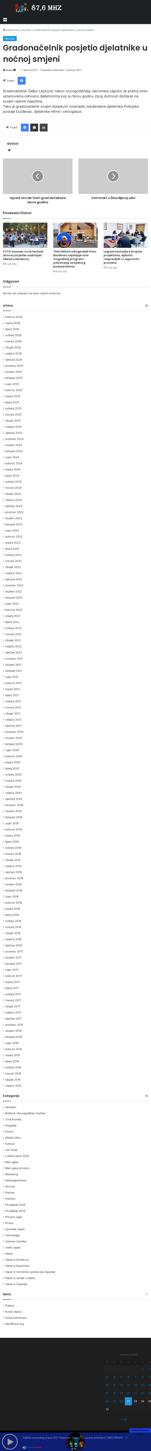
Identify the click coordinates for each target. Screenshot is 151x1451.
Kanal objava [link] (13, 1311)
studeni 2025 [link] (13, 371)
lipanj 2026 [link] (12, 329)
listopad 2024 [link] (14, 451)
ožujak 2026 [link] (13, 347)
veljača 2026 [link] (13, 353)
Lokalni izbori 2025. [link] (17, 1156)
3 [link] (107, 1377)
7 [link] (135, 1377)
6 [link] (128, 1377)
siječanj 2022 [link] (13, 652)
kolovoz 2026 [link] (13, 316)
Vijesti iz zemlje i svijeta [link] (20, 1278)
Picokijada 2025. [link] (15, 1204)
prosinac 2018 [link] (14, 878)
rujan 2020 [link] (12, 750)
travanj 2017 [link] (13, 1000)
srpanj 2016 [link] (12, 1055)
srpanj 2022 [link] (12, 615)
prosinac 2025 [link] (14, 365)
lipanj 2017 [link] (12, 988)
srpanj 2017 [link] (12, 982)
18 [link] (114, 1393)
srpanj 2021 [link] (12, 689)
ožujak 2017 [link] (12, 1006)
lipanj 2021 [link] (12, 695)
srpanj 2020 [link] (12, 762)
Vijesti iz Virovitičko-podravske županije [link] (30, 1271)
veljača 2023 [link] (13, 573)
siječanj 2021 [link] (13, 725)
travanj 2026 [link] (13, 341)
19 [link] (121, 1393)
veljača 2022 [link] (13, 646)
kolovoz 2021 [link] (13, 683)
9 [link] (149, 1377)
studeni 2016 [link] (13, 1030)
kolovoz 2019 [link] (13, 829)
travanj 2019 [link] (13, 853)
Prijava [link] (9, 1305)
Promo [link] (9, 1223)
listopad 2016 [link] (13, 1036)
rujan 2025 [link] (12, 384)
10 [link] (107, 1385)
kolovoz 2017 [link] (13, 975)
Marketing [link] (11, 1174)
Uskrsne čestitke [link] (15, 1241)
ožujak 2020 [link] (13, 786)
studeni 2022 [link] (13, 591)
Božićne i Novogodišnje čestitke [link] (25, 1113)
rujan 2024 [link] (12, 457)
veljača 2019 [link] (13, 866)
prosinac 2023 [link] (14, 512)
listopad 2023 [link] (14, 524)
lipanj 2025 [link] (12, 402)
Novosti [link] (26, 29)
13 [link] (128, 1385)
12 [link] (121, 1385)
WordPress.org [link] (14, 1323)
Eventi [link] (9, 1131)
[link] (5, 19)
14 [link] (135, 1385)
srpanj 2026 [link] (12, 323)
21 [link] (135, 1393)
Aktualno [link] (10, 1107)
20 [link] (128, 1393)
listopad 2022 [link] (13, 597)
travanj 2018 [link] (13, 927)
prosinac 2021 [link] (14, 658)
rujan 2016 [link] (12, 1043)
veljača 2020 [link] (13, 792)
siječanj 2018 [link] (13, 945)
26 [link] (121, 1401)
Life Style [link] (11, 1149)
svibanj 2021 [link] (13, 701)
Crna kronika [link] (13, 1119)
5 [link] (121, 1377)
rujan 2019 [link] (12, 823)
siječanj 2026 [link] (13, 359)
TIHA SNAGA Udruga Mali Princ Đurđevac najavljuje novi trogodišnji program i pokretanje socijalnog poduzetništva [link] (74, 259)
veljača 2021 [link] (13, 719)
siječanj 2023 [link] (13, 579)
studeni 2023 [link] (13, 518)
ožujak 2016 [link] (12, 1079)
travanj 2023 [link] (13, 561)
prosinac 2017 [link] (14, 951)
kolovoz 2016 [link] (13, 1049)
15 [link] (142, 1385)
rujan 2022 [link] (12, 603)
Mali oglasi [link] (11, 1162)
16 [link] (149, 1385)
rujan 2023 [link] (12, 530)
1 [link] (142, 1368)
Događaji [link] (10, 1125)
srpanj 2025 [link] (12, 396)
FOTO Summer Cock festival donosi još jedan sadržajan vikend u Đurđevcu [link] (23, 255)
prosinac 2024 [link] (14, 438)
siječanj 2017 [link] (13, 1018)
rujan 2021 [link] (11, 676)
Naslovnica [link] (12, 29)
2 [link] (149, 1368)
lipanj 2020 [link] (12, 768)
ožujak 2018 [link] (12, 933)
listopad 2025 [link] (13, 377)
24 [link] (107, 1401)
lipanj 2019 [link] (12, 841)
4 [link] (114, 1377)
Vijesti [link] (9, 1253)
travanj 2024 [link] (13, 487)
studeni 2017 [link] (13, 957)
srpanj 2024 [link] (12, 469)
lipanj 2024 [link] (12, 475)
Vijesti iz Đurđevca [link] (17, 1259)
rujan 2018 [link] (11, 896)
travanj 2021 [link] (13, 707)
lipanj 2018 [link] (12, 914)
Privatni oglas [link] (13, 1217)
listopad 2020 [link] (14, 744)
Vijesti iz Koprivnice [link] (17, 1265)
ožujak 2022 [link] (13, 640)
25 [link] (114, 1401)
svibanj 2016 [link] (13, 1067)
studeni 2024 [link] (13, 445)
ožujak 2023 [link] (13, 567)
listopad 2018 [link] (13, 890)
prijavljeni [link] (23, 293)
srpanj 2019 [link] (12, 835)
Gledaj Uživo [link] (13, 1137)
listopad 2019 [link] (13, 817)
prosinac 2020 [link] (14, 731)
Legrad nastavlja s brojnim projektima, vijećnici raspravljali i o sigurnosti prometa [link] (123, 257)
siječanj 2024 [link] (13, 506)
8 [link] (142, 1377)
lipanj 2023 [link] (12, 548)
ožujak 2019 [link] (12, 860)
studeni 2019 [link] (13, 811)
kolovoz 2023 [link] (13, 536)
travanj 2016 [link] (13, 1073)
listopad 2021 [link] (13, 670)
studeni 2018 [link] (13, 884)
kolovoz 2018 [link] (13, 902)
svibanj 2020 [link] (13, 774)
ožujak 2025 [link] (13, 420)
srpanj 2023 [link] (12, 542)
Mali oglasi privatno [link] (17, 1168)
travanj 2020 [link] (13, 780)
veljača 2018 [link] (13, 939)
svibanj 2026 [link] (13, 335)
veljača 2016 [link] (13, 1085)
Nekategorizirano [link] (16, 1180)
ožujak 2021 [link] (12, 713)
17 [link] (107, 1393)
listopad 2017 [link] (13, 963)
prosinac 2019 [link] (14, 805)
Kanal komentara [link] (16, 1317)
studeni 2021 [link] (13, 664)
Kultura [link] (9, 1143)
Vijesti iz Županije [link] (16, 1284)
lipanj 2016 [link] (12, 1061)
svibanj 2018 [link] (13, 921)
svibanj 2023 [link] (13, 554)
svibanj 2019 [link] (13, 847)
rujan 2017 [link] (11, 969)
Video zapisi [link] (12, 1247)
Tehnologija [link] (12, 1235)
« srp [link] (124, 1419)
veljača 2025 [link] (13, 426)
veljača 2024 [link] (13, 500)
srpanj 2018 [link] (12, 908)
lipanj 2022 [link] (12, 622)
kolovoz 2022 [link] (13, 609)
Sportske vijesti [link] (15, 1229)
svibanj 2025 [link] (13, 408)
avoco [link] (9, 69)
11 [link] (114, 1385)
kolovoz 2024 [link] (13, 463)
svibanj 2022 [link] (13, 628)
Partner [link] (10, 1192)
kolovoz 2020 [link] (13, 756)
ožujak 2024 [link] (13, 493)
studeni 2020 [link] (13, 737)
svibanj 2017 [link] (13, 994)
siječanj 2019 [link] (13, 872)
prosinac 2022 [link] (14, 585)
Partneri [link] (10, 1198)
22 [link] (142, 1393)
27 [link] (128, 1401)
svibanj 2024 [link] (13, 481)
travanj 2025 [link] (13, 414)
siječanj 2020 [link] (13, 798)
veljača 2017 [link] (13, 1012)
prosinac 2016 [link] (14, 1024)
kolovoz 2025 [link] (13, 390)
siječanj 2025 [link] (13, 432)
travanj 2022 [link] (13, 634)
